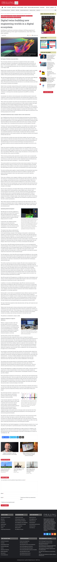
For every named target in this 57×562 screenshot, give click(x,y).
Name (2, 493)
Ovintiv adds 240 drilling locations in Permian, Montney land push (5, 469)
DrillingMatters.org (33, 519)
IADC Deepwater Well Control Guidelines (27, 544)
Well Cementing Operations (25, 554)
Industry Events (32, 10)
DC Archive (42, 7)
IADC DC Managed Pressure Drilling (45, 541)
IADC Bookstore (32, 522)
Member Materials (4, 551)
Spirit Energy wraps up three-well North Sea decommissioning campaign (31, 470)
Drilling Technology (4, 546)
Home (3, 13)
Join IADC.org (32, 527)
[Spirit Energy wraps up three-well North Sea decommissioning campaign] (32, 465)
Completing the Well (19, 517)
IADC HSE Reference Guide (25, 551)
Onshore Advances (29, 15)
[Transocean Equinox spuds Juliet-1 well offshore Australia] (19, 465)
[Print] (23, 437)
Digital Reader (20, 7)
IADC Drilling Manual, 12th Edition (26, 546)
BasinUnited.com (32, 517)
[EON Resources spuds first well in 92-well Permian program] (43, 86)
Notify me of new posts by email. (8, 502)
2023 (5, 13)
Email (2, 497)
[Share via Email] (20, 437)
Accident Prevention (5, 541)
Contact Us (38, 10)
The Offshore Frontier (17, 17)
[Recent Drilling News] (48, 33)
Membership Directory (24, 10)
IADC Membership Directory (34, 524)
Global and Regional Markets (20, 520)
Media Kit (13, 10)
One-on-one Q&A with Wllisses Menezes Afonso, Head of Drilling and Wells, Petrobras (51, 57)
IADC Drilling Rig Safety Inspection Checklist (28, 549)
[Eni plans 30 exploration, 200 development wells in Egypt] (43, 73)
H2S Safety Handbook (24, 542)
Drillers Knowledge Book (24, 541)
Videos (25, 7)
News (5, 7)
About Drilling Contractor (5, 10)
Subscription (3, 553)
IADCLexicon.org (32, 520)
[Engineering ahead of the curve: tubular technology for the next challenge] (43, 79)
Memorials (3, 525)
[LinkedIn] (18, 437)
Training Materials (4, 554)
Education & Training (5, 549)
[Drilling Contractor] (9, 2)
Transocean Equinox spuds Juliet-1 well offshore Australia (19, 469)
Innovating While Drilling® (21, 15)
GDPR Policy (38, 560)
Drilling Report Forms (5, 544)
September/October (10, 17)
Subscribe (17, 10)
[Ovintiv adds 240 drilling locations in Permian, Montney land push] (6, 465)
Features (9, 7)
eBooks (2, 547)
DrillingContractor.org (22, 560)
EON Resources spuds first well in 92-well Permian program (51, 85)
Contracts (2, 542)
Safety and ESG (3, 17)
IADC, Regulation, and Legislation (21, 522)
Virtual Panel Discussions (33, 7)
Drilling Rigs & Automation (8, 15)
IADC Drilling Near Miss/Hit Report (26, 547)
